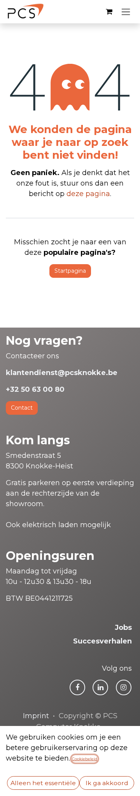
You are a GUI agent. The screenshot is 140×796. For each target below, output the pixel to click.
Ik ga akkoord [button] (107, 783)
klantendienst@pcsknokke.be (61, 372)
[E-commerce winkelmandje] (108, 11)
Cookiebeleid (84, 758)
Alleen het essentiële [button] (43, 783)
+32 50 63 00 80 (35, 389)
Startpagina (70, 270)
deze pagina (88, 193)
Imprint (36, 716)
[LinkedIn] (100, 687)
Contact (22, 407)
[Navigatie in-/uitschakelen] (125, 11)
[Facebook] (77, 687)
